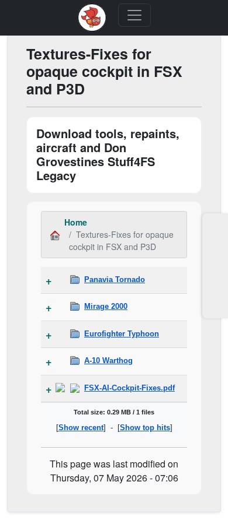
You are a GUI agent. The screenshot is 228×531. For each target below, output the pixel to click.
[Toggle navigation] (134, 15)
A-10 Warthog (108, 360)
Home (75, 222)
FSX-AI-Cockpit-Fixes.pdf (129, 388)
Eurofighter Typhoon (121, 333)
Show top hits (145, 427)
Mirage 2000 (105, 306)
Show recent (80, 427)
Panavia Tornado (114, 279)
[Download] (60, 388)
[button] (215, 231)
